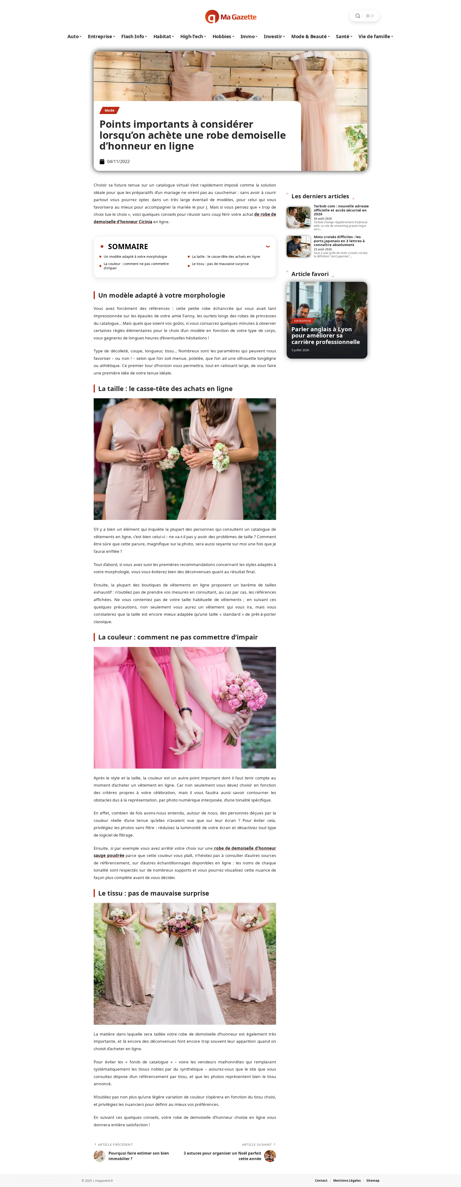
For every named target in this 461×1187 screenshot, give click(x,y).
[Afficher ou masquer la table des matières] (209, 246)
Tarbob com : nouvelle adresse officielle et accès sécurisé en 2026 (341, 210)
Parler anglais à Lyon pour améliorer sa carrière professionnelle (325, 335)
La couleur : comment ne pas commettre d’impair (136, 265)
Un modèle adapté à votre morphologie (135, 256)
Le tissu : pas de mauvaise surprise (220, 263)
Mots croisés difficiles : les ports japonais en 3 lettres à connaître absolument (339, 240)
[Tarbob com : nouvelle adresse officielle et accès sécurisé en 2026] (298, 217)
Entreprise (302, 321)
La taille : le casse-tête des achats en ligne (226, 256)
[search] (358, 16)
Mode (109, 110)
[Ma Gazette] (230, 15)
